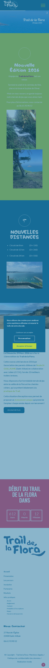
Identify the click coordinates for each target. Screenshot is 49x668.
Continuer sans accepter (24, 332)
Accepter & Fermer (24, 346)
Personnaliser (24, 338)
